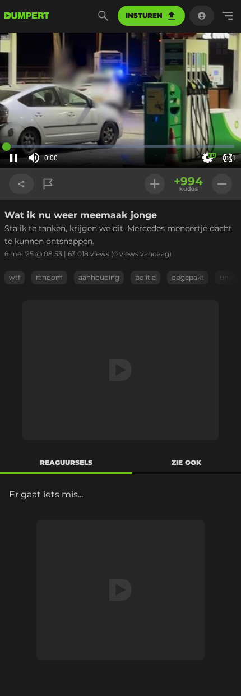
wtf (14, 277)
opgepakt (188, 277)
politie (145, 277)
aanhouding (98, 277)
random (49, 277)
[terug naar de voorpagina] (26, 15)
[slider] (66, 158)
